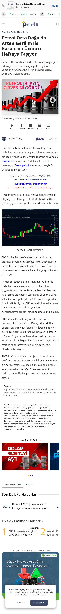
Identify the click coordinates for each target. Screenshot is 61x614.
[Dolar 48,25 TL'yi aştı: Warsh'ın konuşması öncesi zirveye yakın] (25, 456)
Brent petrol (22, 165)
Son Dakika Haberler (19, 494)
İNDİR (54, 5)
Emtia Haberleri (19, 32)
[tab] (28, 475)
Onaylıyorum (39, 602)
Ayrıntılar (20, 602)
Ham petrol (8, 161)
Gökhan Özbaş (15, 138)
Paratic (5, 32)
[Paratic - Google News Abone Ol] (46, 140)
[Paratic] (30, 25)
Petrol (29, 484)
